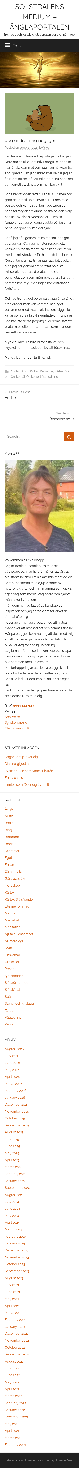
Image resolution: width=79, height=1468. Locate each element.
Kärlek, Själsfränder (19, 899)
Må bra (10, 913)
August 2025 (14, 1132)
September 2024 (17, 1188)
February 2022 (15, 1403)
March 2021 (13, 1438)
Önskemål (18, 377)
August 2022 (14, 1361)
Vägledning (50, 377)
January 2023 (15, 1327)
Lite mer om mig (17, 906)
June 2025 (12, 1146)
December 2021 (16, 1417)
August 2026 (14, 1049)
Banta (9, 823)
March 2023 (13, 1313)
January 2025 (15, 1181)
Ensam (10, 865)
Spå (8, 997)
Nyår (8, 948)
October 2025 (15, 1118)
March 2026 (13, 1084)
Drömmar (46, 371)
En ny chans (14, 778)
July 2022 (12, 1368)
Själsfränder (14, 976)
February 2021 (15, 1445)
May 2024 (12, 1216)
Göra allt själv (15, 878)
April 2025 (12, 1160)
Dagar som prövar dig (21, 757)
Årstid (9, 816)
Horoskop (12, 886)
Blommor (12, 837)
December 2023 (17, 1250)
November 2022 (17, 1340)
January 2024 (15, 1243)
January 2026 (15, 1097)
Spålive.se (12, 717)
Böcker (33, 371)
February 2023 (15, 1320)
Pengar (10, 969)
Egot (8, 858)
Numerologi (14, 941)
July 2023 (12, 1285)
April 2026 (12, 1077)
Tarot (9, 1011)
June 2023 (12, 1292)
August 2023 (14, 1278)
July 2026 (12, 1056)
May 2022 (12, 1382)
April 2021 (12, 1431)
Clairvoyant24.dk (17, 728)
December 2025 (17, 1104)
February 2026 (16, 1091)
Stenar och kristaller (19, 1003)
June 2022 (12, 1375)
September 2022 (17, 1354)
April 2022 (12, 1389)
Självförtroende (16, 983)
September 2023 (17, 1271)
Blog (24, 371)
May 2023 (12, 1299)
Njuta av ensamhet (19, 934)
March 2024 (13, 1229)
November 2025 (17, 1111)
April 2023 (12, 1306)
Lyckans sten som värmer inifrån (29, 771)
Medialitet (12, 920)
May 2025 (12, 1153)
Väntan (10, 1024)
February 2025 (15, 1174)
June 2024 (12, 1208)
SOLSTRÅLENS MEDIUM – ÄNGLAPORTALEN (39, 17)
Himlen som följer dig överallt (27, 785)
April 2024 (12, 1222)
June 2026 (12, 1063)
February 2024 (15, 1236)
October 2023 (15, 1264)
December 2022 (16, 1334)
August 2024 (14, 1195)
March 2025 (13, 1167)
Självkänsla (13, 990)
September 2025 (17, 1125)
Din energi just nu (18, 764)
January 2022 (15, 1410)
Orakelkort (33, 377)
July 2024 (12, 1202)
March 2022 (13, 1396)
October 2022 (15, 1347)
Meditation (12, 927)
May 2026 (12, 1070)
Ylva (46, 147)
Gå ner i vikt (13, 872)
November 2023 (17, 1257)
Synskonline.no (16, 723)
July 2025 (12, 1139)
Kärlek (58, 371)
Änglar (15, 371)
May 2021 (12, 1424)
